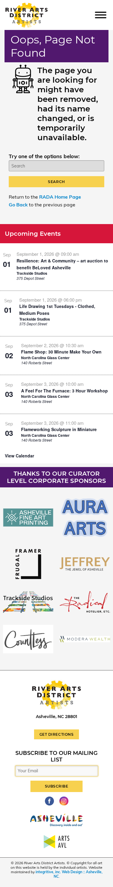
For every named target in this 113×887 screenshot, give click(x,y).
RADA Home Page (60, 197)
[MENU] (100, 14)
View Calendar (19, 456)
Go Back (18, 205)
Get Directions (56, 734)
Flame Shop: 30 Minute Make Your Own (61, 352)
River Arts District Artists (35, 5)
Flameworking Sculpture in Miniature (59, 429)
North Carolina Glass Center (45, 357)
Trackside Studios (32, 273)
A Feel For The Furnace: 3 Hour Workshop (64, 391)
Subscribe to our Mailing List (56, 756)
